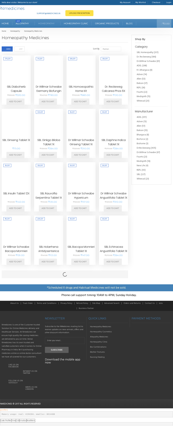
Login (168, 2)
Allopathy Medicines (99, 337)
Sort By (96, 49)
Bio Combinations (98, 347)
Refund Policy (82, 303)
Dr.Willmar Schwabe (146, 61)
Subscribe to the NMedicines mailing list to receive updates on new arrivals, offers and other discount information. (64, 329)
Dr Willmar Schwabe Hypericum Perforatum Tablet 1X (81, 197)
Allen (139, 79)
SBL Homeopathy (145, 52)
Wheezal (141, 101)
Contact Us (150, 303)
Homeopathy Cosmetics (101, 331)
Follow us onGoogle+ (15, 381)
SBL (138, 174)
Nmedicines (6, 404)
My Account (125, 2)
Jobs (161, 303)
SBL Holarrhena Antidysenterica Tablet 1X (48, 251)
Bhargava (141, 135)
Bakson (140, 83)
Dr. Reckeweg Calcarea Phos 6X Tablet (113, 91)
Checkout (156, 2)
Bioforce (141, 139)
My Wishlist (140, 2)
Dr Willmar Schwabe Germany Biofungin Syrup (49, 91)
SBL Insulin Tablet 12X (16, 193)
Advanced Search (111, 303)
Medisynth (141, 96)
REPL (139, 87)
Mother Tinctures (97, 352)
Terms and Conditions (46, 303)
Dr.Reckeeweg (143, 148)
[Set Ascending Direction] (124, 48)
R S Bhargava (143, 70)
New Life (141, 165)
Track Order (28, 303)
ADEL (139, 65)
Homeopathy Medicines (100, 326)
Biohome (141, 143)
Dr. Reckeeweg (144, 57)
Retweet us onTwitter (30, 372)
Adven (140, 74)
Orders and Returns (132, 303)
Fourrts (140, 92)
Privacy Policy (66, 303)
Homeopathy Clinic (98, 342)
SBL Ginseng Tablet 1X (16, 140)
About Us (14, 303)
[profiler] (4, 410)
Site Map (96, 303)
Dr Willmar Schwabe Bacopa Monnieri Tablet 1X (16, 251)
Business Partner (86, 308)
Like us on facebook (13, 366)
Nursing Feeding (97, 357)
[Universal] (22, 318)
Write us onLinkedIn (31, 388)
